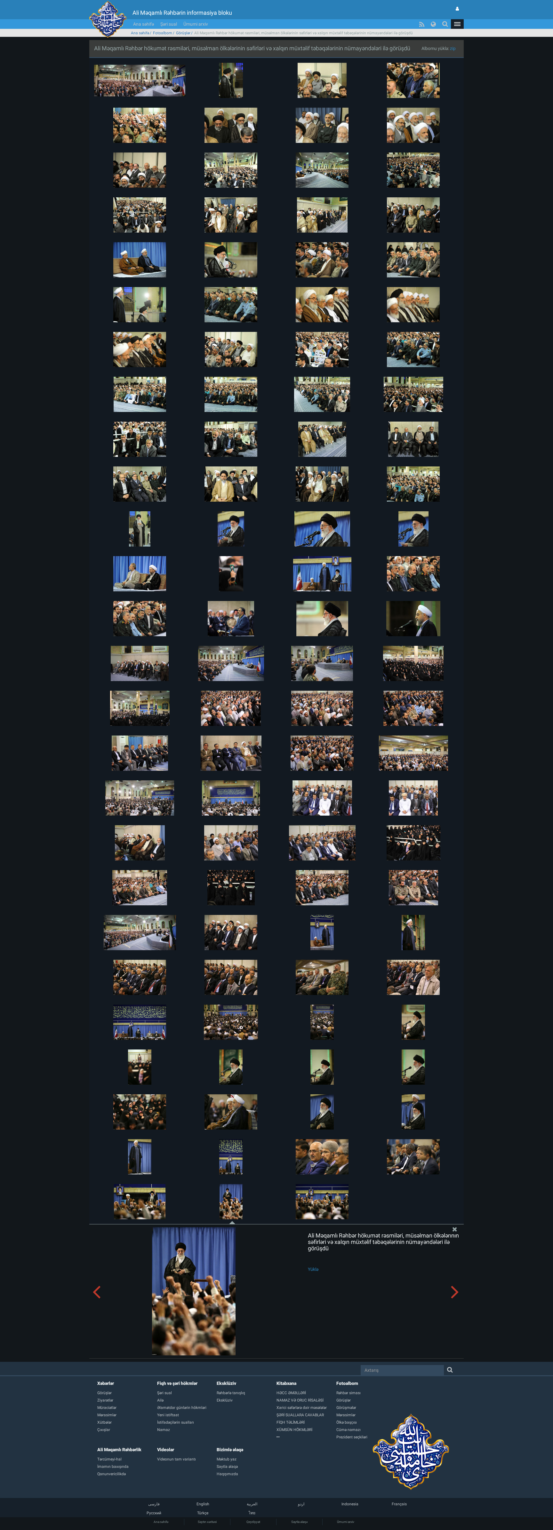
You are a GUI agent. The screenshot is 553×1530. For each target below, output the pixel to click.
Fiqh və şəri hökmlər (177, 1383)
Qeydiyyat (253, 1522)
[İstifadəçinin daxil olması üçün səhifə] (457, 8)
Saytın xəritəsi (207, 1522)
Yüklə (313, 1269)
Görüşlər (183, 33)
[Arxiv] (306, 1437)
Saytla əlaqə (299, 1522)
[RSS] (422, 24)
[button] (457, 24)
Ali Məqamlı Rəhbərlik (119, 1449)
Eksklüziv (226, 1383)
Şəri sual (168, 24)
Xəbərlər (105, 1383)
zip (453, 48)
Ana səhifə (143, 24)
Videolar (165, 1449)
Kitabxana (286, 1383)
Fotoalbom (162, 33)
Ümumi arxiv (195, 24)
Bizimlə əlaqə (230, 1449)
